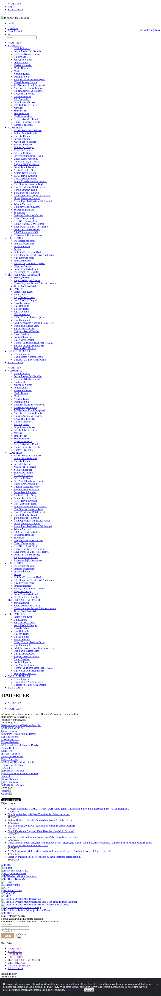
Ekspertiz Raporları (23, 150)
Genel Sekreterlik (22, 96)
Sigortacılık (19, 212)
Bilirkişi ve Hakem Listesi (27, 206)
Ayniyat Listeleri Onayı (25, 170)
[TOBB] (6, 865)
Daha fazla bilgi (73, 989)
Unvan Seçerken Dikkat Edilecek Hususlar (35, 283)
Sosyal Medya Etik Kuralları (28, 51)
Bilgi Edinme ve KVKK (26, 232)
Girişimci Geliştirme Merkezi (28, 215)
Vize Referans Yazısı (24, 257)
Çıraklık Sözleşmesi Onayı (27, 161)
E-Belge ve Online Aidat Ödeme (30, 359)
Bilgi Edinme (20, 294)
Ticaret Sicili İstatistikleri (26, 286)
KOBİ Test (6, 750)
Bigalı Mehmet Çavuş (25, 328)
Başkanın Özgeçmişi (11, 725)
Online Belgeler (9, 731)
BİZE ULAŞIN (15, 9)
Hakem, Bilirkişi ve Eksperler (28, 90)
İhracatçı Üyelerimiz (24, 243)
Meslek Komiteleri (23, 65)
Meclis (17, 71)
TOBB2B (19, 784)
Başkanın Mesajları (31, 725)
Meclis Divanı (21, 68)
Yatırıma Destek (28, 733)
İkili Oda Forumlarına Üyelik (28, 252)
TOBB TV (6, 767)
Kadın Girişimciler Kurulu (27, 122)
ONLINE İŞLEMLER (19, 351)
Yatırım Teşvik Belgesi (25, 173)
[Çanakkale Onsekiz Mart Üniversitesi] (21, 899)
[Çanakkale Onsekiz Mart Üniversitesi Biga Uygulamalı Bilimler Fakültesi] (39, 901)
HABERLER (14, 708)
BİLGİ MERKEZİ (17, 289)
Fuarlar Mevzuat (9, 759)
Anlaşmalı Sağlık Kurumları (28, 235)
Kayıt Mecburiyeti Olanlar (27, 280)
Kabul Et (89, 990)
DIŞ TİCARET (15, 238)
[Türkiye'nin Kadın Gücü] (14, 870)
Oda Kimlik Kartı (22, 153)
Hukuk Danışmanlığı (24, 218)
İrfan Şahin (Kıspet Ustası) (27, 325)
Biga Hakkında (21, 306)
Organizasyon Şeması (24, 102)
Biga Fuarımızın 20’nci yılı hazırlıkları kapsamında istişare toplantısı (41, 825)
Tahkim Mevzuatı (22, 204)
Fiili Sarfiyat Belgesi (24, 147)
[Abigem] (6, 867)
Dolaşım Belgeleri (10, 742)
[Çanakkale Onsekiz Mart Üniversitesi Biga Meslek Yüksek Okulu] (35, 904)
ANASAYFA (14, 4)
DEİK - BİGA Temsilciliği (27, 229)
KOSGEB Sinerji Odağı (26, 221)
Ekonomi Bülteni (29, 773)
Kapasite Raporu (22, 136)
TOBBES (19, 770)
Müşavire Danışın (22, 266)
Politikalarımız (21, 62)
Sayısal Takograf (22, 139)
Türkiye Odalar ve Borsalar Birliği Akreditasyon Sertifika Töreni (40, 820)
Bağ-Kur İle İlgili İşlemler (26, 164)
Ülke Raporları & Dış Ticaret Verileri (32, 195)
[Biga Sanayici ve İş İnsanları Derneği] (21, 907)
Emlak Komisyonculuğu (26, 158)
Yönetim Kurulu (22, 73)
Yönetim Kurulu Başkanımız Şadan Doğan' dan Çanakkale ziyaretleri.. (43, 837)
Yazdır (4, 790)
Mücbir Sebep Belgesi (25, 141)
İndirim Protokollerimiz (25, 133)
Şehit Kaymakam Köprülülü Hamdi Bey (34, 323)
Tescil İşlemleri (21, 277)
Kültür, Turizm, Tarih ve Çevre (29, 317)
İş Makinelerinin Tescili (25, 178)
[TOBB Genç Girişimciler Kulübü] (19, 876)
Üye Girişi (13, 28)
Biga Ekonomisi (22, 320)
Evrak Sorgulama (22, 354)
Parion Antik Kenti (23, 291)
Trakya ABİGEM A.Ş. (25, 348)
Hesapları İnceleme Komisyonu (29, 79)
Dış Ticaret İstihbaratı (24, 240)
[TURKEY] (7, 913)
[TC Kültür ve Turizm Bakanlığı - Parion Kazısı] (25, 910)
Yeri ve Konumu (22, 314)
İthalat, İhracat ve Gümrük (27, 198)
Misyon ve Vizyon (23, 59)
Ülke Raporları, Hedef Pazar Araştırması (34, 255)
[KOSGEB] (7, 882)
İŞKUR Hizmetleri (10, 753)
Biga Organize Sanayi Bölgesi (29, 345)
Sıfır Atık (5, 776)
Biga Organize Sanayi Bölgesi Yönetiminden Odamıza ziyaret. (39, 814)
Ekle (19, 937)
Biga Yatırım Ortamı (24, 339)
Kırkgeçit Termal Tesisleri (26, 331)
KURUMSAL (15, 45)
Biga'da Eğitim (21, 311)
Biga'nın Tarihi (21, 308)
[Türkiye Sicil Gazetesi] (13, 873)
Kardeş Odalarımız (23, 124)
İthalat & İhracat (22, 246)
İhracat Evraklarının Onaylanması (30, 181)
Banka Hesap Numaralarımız (28, 356)
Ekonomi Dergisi (29, 745)
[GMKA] (6, 896)
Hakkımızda (20, 56)
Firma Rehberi (15, 31)
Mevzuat (18, 107)
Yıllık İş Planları (22, 48)
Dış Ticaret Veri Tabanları (26, 272)
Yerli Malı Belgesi (23, 144)
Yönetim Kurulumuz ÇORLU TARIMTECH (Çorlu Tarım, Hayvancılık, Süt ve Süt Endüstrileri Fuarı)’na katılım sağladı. (68, 808)
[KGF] (5, 887)
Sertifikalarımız (21, 113)
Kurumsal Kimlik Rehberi (27, 54)
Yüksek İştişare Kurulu (25, 82)
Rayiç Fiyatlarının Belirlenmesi (29, 187)
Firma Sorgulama (9, 782)
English (11, 23)
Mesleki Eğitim (27, 762)
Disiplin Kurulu (21, 76)
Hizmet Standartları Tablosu (28, 130)
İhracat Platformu (9, 779)
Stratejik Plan (20, 110)
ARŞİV (11, 6)
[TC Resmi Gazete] (11, 890)
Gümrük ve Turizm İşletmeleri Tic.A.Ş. (33, 342)
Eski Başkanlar (21, 99)
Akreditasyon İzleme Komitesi (29, 88)
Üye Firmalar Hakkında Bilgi (28, 184)
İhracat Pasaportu (22, 260)
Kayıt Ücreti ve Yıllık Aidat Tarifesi (31, 226)
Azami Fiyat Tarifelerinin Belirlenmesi (33, 201)
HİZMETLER (15, 127)
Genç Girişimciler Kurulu (26, 119)
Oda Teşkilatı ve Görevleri (27, 105)
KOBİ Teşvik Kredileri (25, 175)
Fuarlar (17, 249)
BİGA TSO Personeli (24, 93)
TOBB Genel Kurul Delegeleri (29, 85)
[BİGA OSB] (8, 893)
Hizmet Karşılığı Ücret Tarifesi (29, 223)
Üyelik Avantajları (23, 116)
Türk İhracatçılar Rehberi (26, 192)
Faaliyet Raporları (23, 337)
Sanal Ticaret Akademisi (26, 269)
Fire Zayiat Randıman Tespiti (28, 156)
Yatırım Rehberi (9, 748)
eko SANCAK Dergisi (25, 300)
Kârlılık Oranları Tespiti (25, 190)
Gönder (5, 794)
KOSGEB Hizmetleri (12, 756)
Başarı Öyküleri (22, 334)
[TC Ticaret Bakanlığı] (13, 879)
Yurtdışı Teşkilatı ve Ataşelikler (29, 263)
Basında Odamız (22, 303)
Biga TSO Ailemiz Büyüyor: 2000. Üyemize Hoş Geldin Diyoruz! (41, 831)
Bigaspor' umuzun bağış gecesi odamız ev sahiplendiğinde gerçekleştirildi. (44, 856)
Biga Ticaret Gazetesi (24, 297)
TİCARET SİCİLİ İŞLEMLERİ (24, 274)
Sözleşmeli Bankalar (24, 209)
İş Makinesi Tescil (10, 739)
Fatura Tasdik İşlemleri (25, 167)
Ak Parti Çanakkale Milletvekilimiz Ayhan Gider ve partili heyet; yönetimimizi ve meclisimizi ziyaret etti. (60, 851)
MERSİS (18, 728)
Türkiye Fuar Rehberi (12, 765)
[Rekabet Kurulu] (10, 884)
